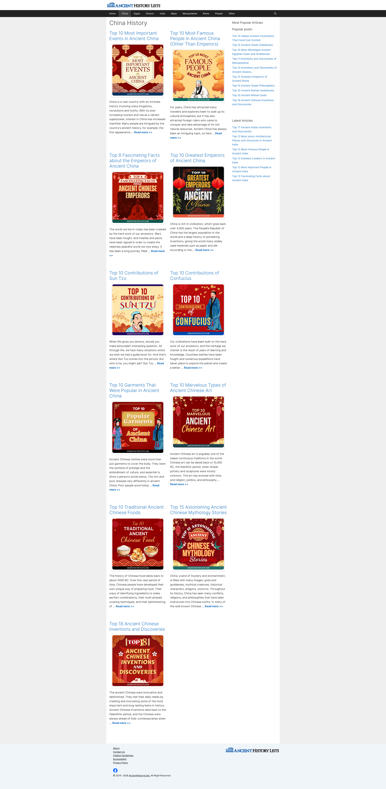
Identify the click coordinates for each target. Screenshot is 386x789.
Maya (174, 13)
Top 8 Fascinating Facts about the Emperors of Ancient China (134, 160)
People (219, 13)
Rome (206, 13)
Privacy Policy (120, 762)
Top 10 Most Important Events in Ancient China (134, 35)
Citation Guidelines (123, 755)
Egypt (137, 13)
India (162, 13)
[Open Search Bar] (275, 13)
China (125, 13)
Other (232, 13)
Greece (150, 13)
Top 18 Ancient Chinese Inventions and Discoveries (137, 626)
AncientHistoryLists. (139, 775)
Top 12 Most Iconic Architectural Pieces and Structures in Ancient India (252, 140)
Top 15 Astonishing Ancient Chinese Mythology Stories (198, 509)
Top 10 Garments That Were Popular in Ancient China (134, 390)
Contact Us (119, 751)
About (116, 748)
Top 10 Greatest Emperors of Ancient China (197, 157)
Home (112, 13)
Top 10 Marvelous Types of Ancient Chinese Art (198, 387)
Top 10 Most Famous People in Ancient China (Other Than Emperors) (195, 38)
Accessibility (120, 759)
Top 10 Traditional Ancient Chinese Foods (136, 509)
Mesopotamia (190, 13)
